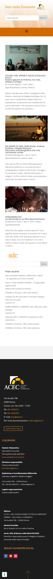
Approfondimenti (12, 225)
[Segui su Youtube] (11, 556)
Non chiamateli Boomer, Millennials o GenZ (24, 277)
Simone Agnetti (14, 84)
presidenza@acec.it (10, 468)
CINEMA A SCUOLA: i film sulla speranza (22, 328)
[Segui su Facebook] (6, 556)
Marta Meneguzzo (16, 155)
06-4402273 (13, 409)
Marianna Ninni (15, 221)
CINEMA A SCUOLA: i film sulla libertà (21, 292)
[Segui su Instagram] (15, 556)
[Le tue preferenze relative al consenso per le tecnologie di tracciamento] (4, 574)
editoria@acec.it (36, 420)
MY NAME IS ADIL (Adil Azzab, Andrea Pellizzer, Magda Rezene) (25, 149)
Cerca (43, 264)
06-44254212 (13, 413)
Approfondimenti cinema (16, 87)
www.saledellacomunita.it (13, 457)
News (30, 158)
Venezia (31, 87)
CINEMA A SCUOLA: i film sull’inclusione (22, 324)
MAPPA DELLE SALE (13, 428)
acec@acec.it (16, 416)
